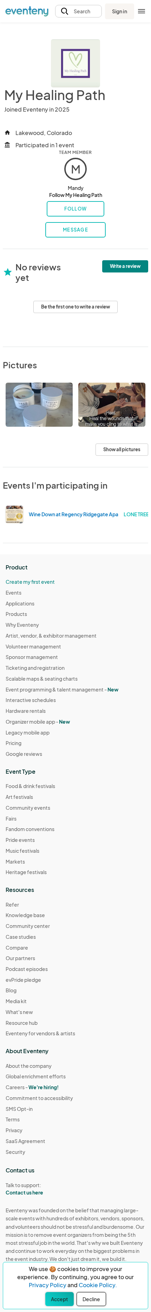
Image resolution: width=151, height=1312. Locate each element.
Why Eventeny (22, 625)
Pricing (13, 743)
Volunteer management (33, 646)
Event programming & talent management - (62, 689)
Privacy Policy (47, 1285)
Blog (11, 990)
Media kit (16, 1001)
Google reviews (24, 754)
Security (15, 1152)
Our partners (20, 958)
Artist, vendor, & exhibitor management (51, 635)
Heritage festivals (26, 872)
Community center (28, 926)
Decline (91, 1299)
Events (13, 592)
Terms (13, 1119)
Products (16, 614)
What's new (19, 1012)
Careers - (32, 1087)
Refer (12, 904)
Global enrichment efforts (36, 1076)
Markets (15, 861)
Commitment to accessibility (39, 1098)
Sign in (119, 11)
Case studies (21, 937)
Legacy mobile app (28, 732)
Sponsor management (32, 657)
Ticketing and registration (35, 668)
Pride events (20, 840)
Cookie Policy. (98, 1285)
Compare (17, 947)
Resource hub (22, 1023)
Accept (59, 1299)
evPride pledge (23, 980)
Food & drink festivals (30, 786)
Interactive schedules (31, 700)
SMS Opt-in (19, 1109)
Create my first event (30, 582)
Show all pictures (121, 449)
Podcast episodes (27, 969)
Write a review (125, 266)
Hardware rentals (26, 711)
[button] (78, 11)
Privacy (14, 1130)
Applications (20, 603)
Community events (28, 807)
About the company (29, 1066)
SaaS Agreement (25, 1141)
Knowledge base (25, 915)
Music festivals (22, 851)
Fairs (11, 818)
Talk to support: (24, 1189)
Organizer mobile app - (38, 721)
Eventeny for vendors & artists (40, 1033)
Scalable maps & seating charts (42, 678)
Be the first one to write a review (75, 307)
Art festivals (19, 797)
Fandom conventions (30, 829)
